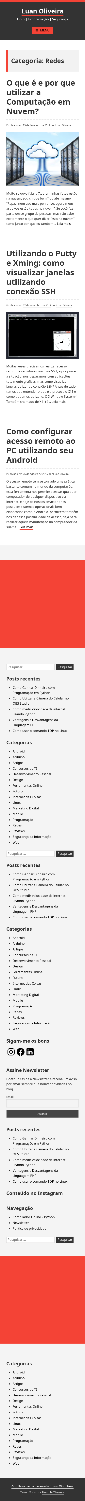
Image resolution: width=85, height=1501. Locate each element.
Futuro (18, 791)
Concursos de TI (25, 768)
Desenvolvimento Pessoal (32, 774)
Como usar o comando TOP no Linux (40, 731)
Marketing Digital (26, 808)
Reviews (19, 831)
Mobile (18, 814)
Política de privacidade (29, 1228)
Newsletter (21, 1223)
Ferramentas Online (27, 785)
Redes (17, 825)
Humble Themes (53, 1492)
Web (16, 842)
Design (18, 780)
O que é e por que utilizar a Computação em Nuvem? (40, 96)
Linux (17, 802)
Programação (23, 820)
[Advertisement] (42, 604)
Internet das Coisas (27, 797)
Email (10, 1097)
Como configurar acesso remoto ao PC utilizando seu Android (41, 445)
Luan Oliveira (42, 11)
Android (19, 751)
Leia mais (64, 223)
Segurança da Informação (32, 837)
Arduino (19, 757)
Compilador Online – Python (34, 1217)
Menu (45, 30)
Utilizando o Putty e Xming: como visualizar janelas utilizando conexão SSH (41, 272)
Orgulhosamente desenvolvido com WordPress (42, 1486)
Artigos (18, 763)
